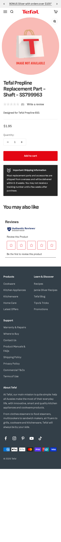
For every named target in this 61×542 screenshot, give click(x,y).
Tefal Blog (39, 296)
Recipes (38, 283)
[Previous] (4, 4)
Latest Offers (10, 309)
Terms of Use (10, 376)
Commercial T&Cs (14, 370)
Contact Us (9, 340)
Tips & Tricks (41, 303)
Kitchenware (10, 296)
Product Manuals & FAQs (14, 349)
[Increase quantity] (21, 142)
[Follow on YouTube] (31, 438)
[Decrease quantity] (8, 142)
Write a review (35, 104)
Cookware (9, 283)
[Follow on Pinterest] (23, 438)
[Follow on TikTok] (40, 438)
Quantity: (8, 135)
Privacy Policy (11, 363)
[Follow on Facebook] (5, 438)
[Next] (57, 4)
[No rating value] (12, 104)
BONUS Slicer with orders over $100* (30, 3)
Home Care (9, 303)
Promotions (41, 309)
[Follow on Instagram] (14, 438)
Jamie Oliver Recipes (45, 290)
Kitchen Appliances (14, 290)
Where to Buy (11, 334)
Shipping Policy (12, 357)
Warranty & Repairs (14, 327)
